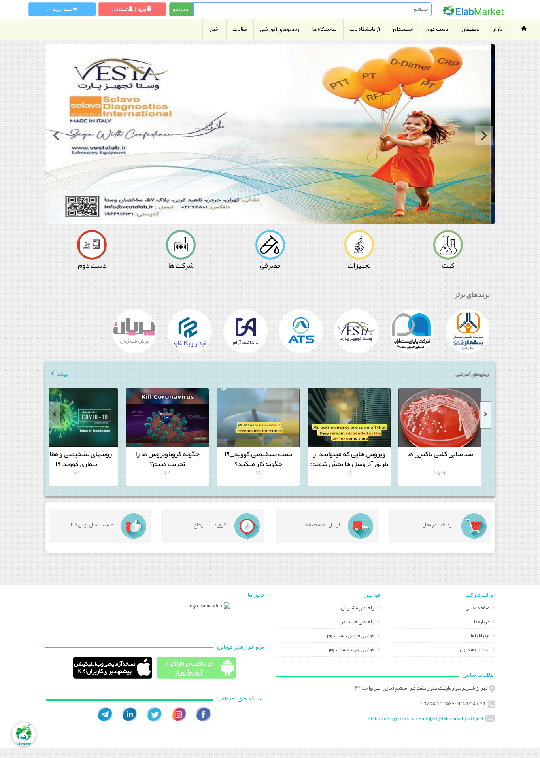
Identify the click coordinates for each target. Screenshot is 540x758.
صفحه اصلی (478, 608)
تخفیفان (470, 29)
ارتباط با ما (480, 636)
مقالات (239, 29)
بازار (497, 29)
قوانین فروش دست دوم (351, 636)
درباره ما (482, 622)
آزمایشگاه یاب (364, 29)
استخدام (403, 29)
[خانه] (473, 9)
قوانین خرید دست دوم (352, 650)
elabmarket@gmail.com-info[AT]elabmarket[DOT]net (425, 718)
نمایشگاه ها (324, 29)
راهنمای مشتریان (358, 608)
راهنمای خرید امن (357, 622)
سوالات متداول (475, 650)
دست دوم (437, 29)
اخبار (214, 29)
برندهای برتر (472, 294)
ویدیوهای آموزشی (280, 29)
